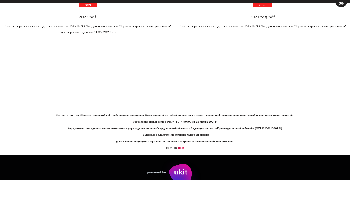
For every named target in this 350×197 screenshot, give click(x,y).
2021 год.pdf (262, 16)
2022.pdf (87, 16)
